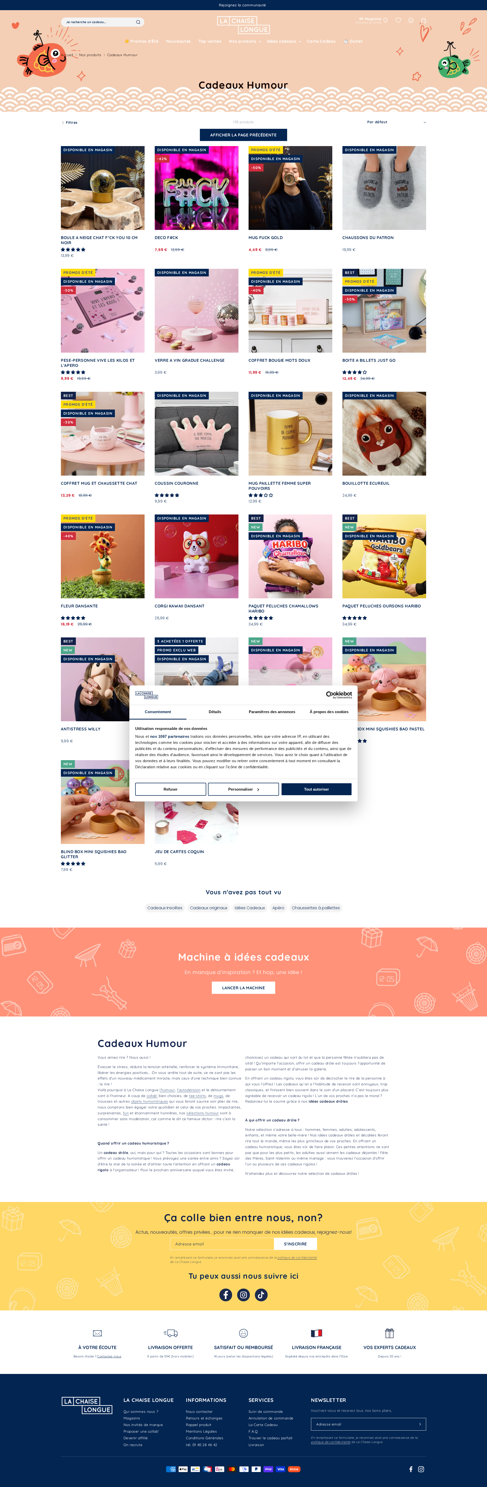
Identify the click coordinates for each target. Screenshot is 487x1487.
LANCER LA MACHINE (243, 987)
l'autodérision (189, 1090)
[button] (244, 41)
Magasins (132, 1418)
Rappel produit (199, 1424)
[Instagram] (243, 1295)
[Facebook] (226, 1295)
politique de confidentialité (297, 1257)
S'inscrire (295, 1243)
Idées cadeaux (281, 41)
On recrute (133, 1445)
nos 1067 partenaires (169, 736)
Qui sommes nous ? (141, 1411)
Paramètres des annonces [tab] (272, 712)
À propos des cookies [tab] (329, 712)
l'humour (167, 1090)
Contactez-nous (109, 1356)
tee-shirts (197, 1095)
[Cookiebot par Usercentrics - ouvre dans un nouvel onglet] (330, 695)
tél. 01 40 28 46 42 (201, 1445)
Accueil (67, 55)
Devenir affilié (136, 1438)
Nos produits (90, 55)
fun (126, 1113)
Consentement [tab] (158, 712)
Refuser (171, 789)
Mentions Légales (201, 1431)
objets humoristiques (149, 1101)
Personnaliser (240, 789)
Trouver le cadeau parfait (271, 1438)
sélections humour (202, 1113)
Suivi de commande (266, 1411)
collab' (152, 1095)
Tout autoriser (316, 789)
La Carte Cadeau (263, 1424)
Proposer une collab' (141, 1431)
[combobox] (102, 22)
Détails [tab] (215, 712)
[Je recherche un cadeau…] (138, 22)
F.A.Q (253, 1431)
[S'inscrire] (420, 1424)
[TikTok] (261, 1295)
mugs (218, 1095)
